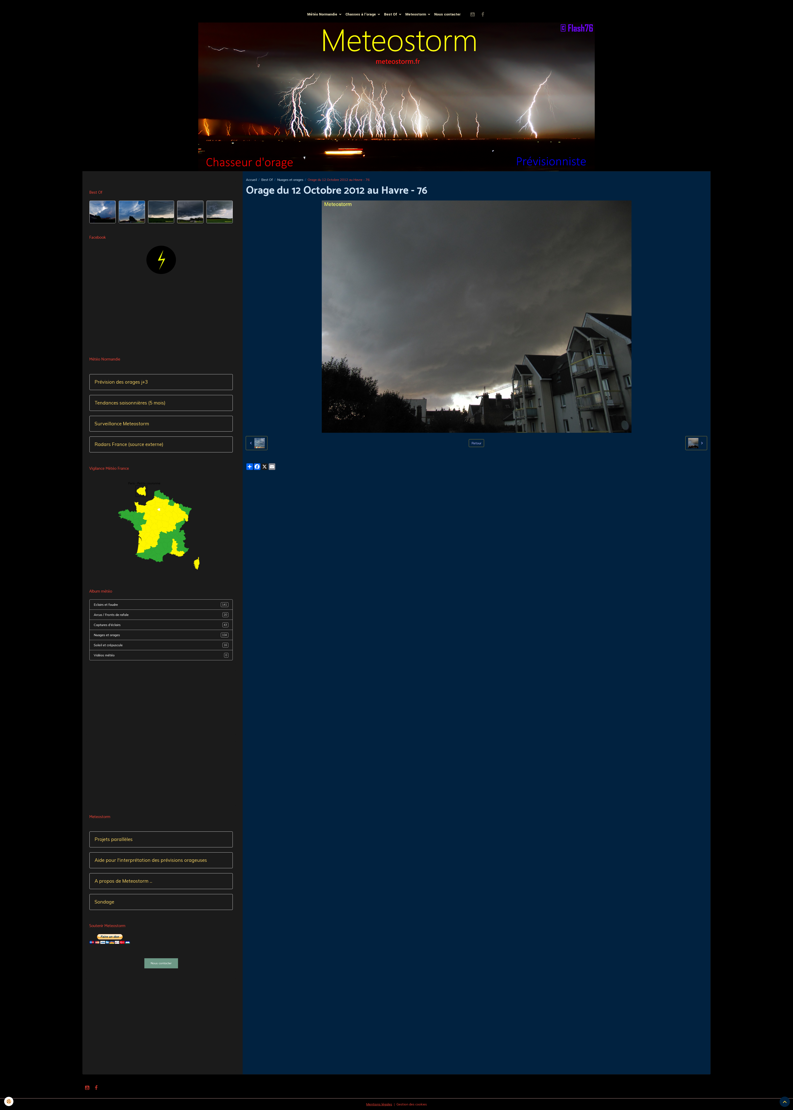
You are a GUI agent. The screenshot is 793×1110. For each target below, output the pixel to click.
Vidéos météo (160, 655)
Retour (476, 443)
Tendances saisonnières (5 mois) (130, 403)
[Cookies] (8, 1101)
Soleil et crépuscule (160, 645)
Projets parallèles (114, 839)
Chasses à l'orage (361, 14)
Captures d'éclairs (160, 625)
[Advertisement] (161, 316)
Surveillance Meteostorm (122, 424)
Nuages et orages (290, 180)
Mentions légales (379, 1104)
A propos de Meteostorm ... (123, 881)
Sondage (104, 902)
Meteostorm (416, 14)
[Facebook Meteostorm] (161, 259)
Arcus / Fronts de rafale (160, 615)
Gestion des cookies (411, 1104)
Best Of (391, 14)
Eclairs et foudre (160, 604)
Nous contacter (447, 14)
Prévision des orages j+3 (121, 382)
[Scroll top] (785, 1102)
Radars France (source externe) (129, 444)
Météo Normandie (322, 14)
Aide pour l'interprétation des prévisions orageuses (151, 860)
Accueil (251, 180)
